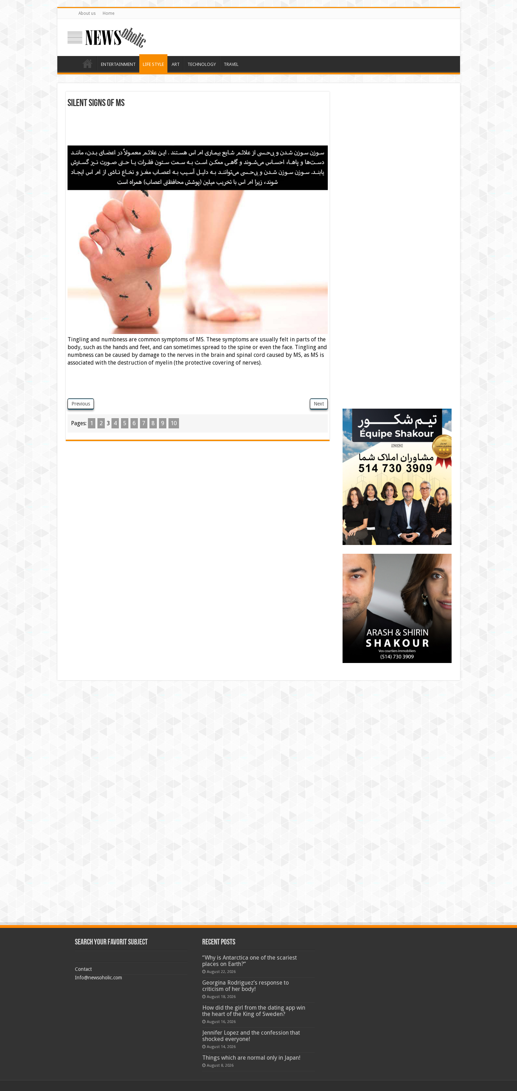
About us (87, 13)
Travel (231, 64)
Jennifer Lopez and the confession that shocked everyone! (251, 1035)
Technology (201, 64)
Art (176, 64)
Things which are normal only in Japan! (251, 1057)
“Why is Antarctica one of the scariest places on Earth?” (249, 960)
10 (174, 423)
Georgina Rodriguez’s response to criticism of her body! (245, 985)
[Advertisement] (198, 128)
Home (108, 13)
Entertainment (118, 64)
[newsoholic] (107, 36)
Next (319, 404)
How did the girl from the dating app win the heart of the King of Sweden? (253, 1010)
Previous (80, 404)
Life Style (153, 64)
